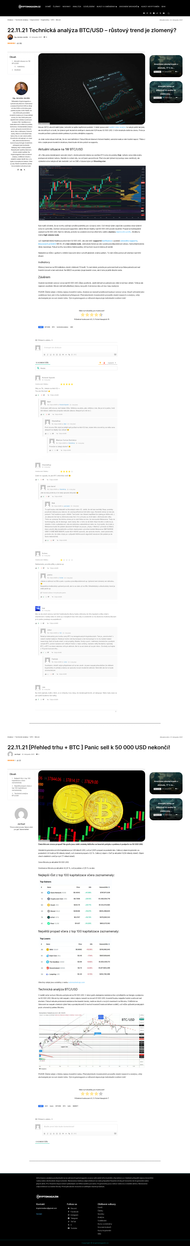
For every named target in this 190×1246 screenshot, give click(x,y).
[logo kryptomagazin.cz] (29, 6)
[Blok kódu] (66, 354)
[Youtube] (164, 13)
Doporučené (34, 20)
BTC (53, 327)
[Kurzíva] (47, 354)
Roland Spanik (64, 405)
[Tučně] (44, 354)
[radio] (83, 315)
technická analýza (62, 327)
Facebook (74, 1212)
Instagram (74, 1215)
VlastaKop (71, 443)
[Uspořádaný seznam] (56, 354)
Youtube (73, 1228)
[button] (169, 13)
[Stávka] (53, 354)
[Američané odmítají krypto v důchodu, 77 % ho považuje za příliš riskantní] (166, 66)
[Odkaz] (69, 354)
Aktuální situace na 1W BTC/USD (21, 62)
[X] (160, 13)
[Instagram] (150, 13)
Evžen (61, 578)
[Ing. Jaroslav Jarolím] (10, 37)
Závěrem (17, 70)
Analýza (10, 20)
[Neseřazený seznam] (59, 354)
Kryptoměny (45, 20)
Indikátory (21, 66)
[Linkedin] (21, 169)
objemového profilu (123, 232)
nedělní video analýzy (117, 127)
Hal (60, 633)
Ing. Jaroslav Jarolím (21, 37)
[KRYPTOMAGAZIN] (47, 1196)
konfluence (107, 241)
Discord (73, 1208)
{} (72, 354)
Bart (65, 424)
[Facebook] (147, 13)
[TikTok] (157, 13)
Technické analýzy (21, 20)
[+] (75, 354)
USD (71, 327)
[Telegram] (154, 13)
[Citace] (63, 354)
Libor (65, 662)
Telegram (74, 1218)
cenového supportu (128, 241)
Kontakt (39, 1214)
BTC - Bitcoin (56, 20)
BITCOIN (47, 327)
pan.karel (67, 506)
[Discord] (144, 13)
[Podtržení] (50, 354)
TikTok (73, 1221)
